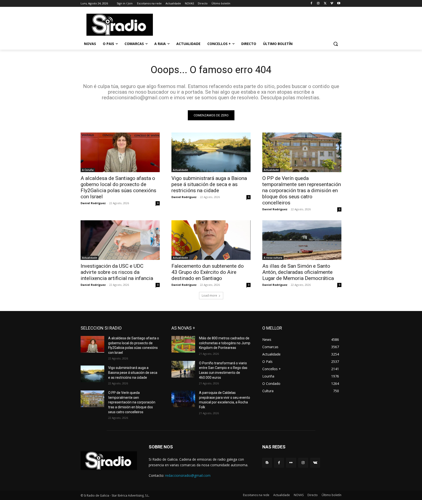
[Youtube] (338, 3)
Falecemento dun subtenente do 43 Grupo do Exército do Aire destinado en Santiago (207, 272)
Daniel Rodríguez (93, 203)
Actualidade (180, 170)
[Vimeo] (332, 3)
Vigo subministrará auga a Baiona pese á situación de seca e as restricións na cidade (209, 184)
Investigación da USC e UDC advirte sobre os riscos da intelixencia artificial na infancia (117, 272)
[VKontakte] (315, 462)
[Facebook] (311, 3)
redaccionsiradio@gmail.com (188, 475)
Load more (209, 295)
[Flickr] (291, 462)
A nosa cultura (273, 257)
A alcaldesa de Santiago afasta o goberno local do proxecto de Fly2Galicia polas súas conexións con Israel (118, 187)
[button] (335, 44)
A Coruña (88, 170)
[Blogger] (267, 462)
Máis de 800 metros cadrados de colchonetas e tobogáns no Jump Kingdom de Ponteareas (224, 343)
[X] (325, 3)
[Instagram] (318, 3)
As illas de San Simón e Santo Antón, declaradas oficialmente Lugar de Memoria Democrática (298, 272)
